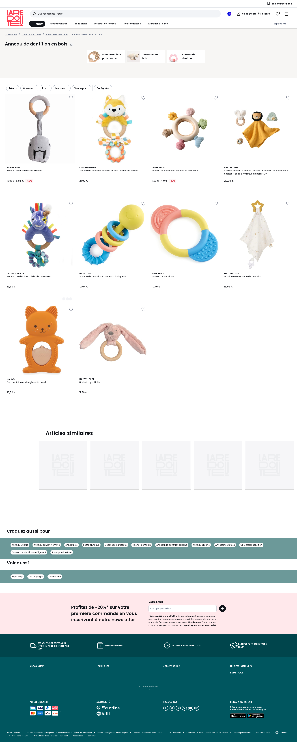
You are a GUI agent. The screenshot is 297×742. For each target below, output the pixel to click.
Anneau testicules (225, 544)
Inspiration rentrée (105, 23)
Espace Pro (280, 23)
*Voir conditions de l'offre (162, 616)
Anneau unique (20, 544)
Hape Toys (17, 576)
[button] (286, 13)
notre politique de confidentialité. (198, 625)
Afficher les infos (148, 686)
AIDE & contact (37, 666)
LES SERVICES (103, 666)
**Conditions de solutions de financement (51, 736)
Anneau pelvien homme (47, 544)
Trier (11, 88)
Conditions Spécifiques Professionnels (148, 732)
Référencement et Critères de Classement (75, 732)
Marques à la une (158, 23)
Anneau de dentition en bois (87, 34)
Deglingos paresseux (116, 544)
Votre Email (155, 602)
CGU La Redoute (174, 732)
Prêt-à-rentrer (58, 23)
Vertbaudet (55, 576)
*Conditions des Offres (20, 736)
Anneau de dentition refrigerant (29, 552)
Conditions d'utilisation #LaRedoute (213, 732)
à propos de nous (171, 666)
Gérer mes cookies (262, 732)
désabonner (194, 622)
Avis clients (190, 732)
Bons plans (81, 23)
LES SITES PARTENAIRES (241, 666)
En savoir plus (259, 709)
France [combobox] (283, 732)
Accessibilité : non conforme (84, 736)
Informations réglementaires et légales (112, 732)
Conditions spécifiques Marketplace (39, 732)
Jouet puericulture (62, 552)
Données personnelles (242, 732)
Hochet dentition (142, 544)
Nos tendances (132, 23)
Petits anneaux (91, 544)
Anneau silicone (201, 544)
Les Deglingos (36, 576)
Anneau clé (71, 544)
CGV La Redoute (13, 732)
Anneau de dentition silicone (171, 544)
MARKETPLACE (236, 672)
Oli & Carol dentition (251, 544)
